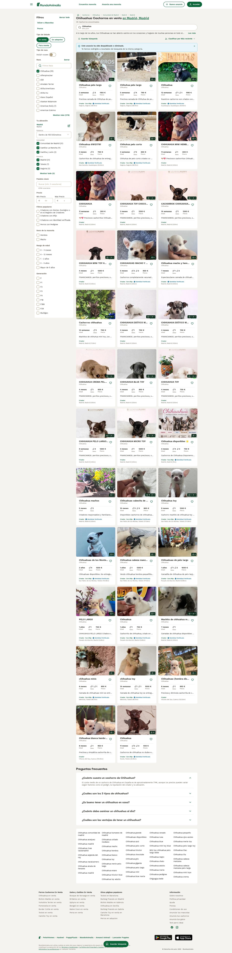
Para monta (44, 45)
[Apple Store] (183, 937)
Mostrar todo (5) (47, 173)
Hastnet (60, 937)
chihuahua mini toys (182, 872)
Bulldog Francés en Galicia (112, 909)
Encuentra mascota (87, 4)
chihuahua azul (132, 841)
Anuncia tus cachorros (179, 916)
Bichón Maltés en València (112, 902)
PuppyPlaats (71, 937)
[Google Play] (163, 937)
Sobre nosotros (176, 896)
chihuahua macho (109, 846)
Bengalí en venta (77, 906)
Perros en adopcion (109, 918)
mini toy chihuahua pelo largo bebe (160, 851)
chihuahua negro (157, 857)
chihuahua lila (180, 854)
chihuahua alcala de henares (87, 867)
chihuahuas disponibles (136, 837)
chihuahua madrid (86, 844)
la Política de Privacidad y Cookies (91, 947)
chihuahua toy (108, 859)
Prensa (172, 906)
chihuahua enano (109, 870)
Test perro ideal (176, 923)
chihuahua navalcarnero (88, 862)
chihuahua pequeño (182, 833)
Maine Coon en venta (79, 909)
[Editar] (68, 125)
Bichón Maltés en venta (49, 899)
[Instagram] (177, 927)
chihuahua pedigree (158, 874)
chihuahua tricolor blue (112, 875)
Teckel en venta (45, 913)
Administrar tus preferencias (49, 949)
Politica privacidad (177, 899)
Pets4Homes (48, 937)
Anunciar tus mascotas (179, 913)
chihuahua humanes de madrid (112, 834)
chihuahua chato (157, 861)
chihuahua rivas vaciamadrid (85, 849)
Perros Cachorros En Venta (51, 892)
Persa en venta (76, 913)
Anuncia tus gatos (177, 919)
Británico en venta (78, 899)
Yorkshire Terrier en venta (50, 902)
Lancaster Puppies (120, 937)
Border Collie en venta (48, 909)
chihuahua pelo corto (135, 846)
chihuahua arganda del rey (88, 856)
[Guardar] (110, 86)
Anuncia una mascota (111, 4)
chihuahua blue (156, 841)
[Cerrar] (194, 46)
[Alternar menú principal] (31, 4)
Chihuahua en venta (47, 896)
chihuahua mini (132, 872)
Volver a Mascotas (45, 23)
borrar (67, 60)
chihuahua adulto (157, 866)
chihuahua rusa (156, 837)
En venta (43, 40)
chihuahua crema (181, 877)
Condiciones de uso (178, 909)
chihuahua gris (132, 859)
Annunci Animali (103, 937)
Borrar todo (64, 17)
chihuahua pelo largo (135, 868)
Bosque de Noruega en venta (82, 896)
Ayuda (172, 902)
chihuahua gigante (134, 863)
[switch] (52, 55)
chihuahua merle (157, 870)
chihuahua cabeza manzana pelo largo (182, 867)
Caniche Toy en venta (48, 916)
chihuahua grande (133, 833)
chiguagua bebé (156, 879)
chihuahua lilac (180, 850)
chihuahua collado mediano (110, 840)
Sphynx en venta (77, 902)
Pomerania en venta (47, 906)
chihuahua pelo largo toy (184, 846)
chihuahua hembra (110, 851)
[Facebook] (172, 927)
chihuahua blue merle (135, 876)
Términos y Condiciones (69, 947)
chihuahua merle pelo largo (111, 865)
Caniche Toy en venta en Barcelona (111, 914)
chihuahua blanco (109, 855)
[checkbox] (38, 71)
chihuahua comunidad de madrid (89, 834)
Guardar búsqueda (89, 39)
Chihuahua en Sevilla (110, 906)
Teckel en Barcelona (109, 896)
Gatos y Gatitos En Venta (81, 892)
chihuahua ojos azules (183, 837)
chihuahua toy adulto (111, 879)
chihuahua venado (158, 833)
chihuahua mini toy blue (160, 846)
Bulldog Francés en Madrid (112, 899)
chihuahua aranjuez (86, 839)
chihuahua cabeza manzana (181, 860)
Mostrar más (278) (61, 115)
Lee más (192, 33)
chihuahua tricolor (134, 850)
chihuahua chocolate (135, 854)
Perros (40, 28)
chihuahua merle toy (183, 841)
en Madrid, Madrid (136, 18)
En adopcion (57, 40)
